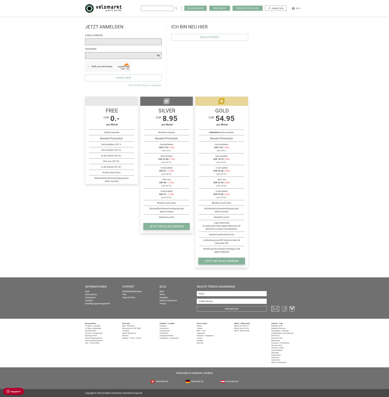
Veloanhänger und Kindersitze (282, 333)
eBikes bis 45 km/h (241, 328)
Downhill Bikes (90, 331)
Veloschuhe (275, 360)
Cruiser (199, 338)
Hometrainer (276, 355)
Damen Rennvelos (129, 333)
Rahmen (125, 336)
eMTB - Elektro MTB (241, 331)
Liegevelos (201, 333)
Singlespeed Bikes (167, 336)
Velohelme (275, 358)
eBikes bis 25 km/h (241, 326)
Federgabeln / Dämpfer (280, 331)
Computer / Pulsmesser (280, 343)
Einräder (200, 341)
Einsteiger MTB (91, 336)
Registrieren (209, 37)
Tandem (200, 328)
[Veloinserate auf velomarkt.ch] (103, 8)
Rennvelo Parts (277, 338)
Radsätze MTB (276, 326)
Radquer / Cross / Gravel (131, 338)
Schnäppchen (165, 331)
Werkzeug (275, 353)
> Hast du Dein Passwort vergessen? (144, 85)
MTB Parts (275, 336)
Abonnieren (232, 309)
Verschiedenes (276, 350)
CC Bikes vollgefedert (93, 328)
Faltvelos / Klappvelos (205, 336)
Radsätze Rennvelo (278, 328)
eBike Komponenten (278, 362)
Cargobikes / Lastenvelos (169, 338)
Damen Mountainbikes (93, 338)
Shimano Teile (276, 345)
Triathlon (125, 331)
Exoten (199, 326)
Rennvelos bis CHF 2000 (131, 328)
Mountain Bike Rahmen (94, 341)
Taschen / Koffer (277, 348)
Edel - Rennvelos (128, 326)
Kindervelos (164, 333)
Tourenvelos (164, 328)
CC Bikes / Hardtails (93, 326)
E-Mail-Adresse (94, 35)
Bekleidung (275, 341)
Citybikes (163, 326)
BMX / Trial (201, 331)
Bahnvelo (200, 343)
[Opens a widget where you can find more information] (13, 391)
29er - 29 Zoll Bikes (92, 343)
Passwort (91, 49)
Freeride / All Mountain (94, 333)
